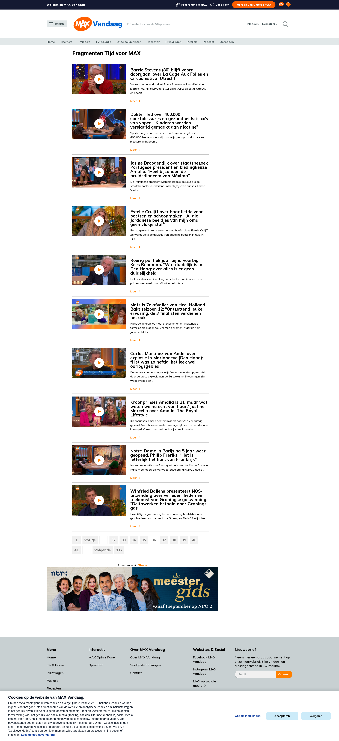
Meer (133, 101)
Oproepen (227, 42)
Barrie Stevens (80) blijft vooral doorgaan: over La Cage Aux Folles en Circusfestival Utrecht (169, 74)
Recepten (153, 42)
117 (119, 550)
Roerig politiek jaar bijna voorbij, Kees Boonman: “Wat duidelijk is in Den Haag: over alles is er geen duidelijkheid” (166, 267)
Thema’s (66, 42)
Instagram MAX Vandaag (204, 671)
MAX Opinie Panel (102, 657)
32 (114, 540)
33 (124, 540)
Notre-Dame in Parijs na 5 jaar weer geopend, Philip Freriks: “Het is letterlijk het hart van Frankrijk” (168, 455)
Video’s (85, 42)
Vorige (90, 540)
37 (164, 540)
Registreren (270, 24)
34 (134, 540)
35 (144, 540)
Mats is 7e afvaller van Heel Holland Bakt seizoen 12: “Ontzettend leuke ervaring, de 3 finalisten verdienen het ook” (167, 311)
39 (184, 540)
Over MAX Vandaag (145, 657)
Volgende (102, 550)
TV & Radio (103, 42)
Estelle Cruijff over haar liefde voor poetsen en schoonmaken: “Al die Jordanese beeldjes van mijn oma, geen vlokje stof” (166, 218)
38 (174, 540)
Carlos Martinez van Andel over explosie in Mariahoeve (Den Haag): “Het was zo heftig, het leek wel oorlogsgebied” (166, 360)
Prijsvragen (173, 42)
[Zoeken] (285, 24)
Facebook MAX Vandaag (204, 659)
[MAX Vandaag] (97, 24)
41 (76, 550)
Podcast (208, 42)
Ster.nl (142, 565)
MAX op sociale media (204, 683)
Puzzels (192, 42)
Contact (136, 673)
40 (194, 540)
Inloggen (253, 24)
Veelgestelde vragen (145, 665)
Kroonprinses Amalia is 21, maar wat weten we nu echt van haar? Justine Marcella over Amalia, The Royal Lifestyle (168, 409)
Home (51, 42)
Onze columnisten (129, 42)
